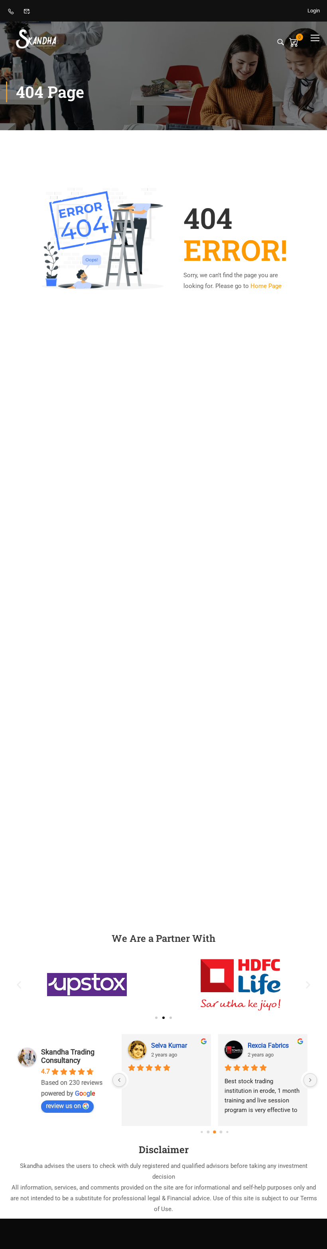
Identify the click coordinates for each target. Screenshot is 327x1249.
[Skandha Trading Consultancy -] (36, 38)
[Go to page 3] (221, 1132)
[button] (19, 985)
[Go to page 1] (208, 1132)
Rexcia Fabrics (268, 1045)
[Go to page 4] (228, 1132)
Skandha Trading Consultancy (68, 1056)
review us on (63, 1106)
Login (313, 11)
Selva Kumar (169, 1045)
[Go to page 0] (202, 1132)
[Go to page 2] (215, 1132)
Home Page (266, 286)
